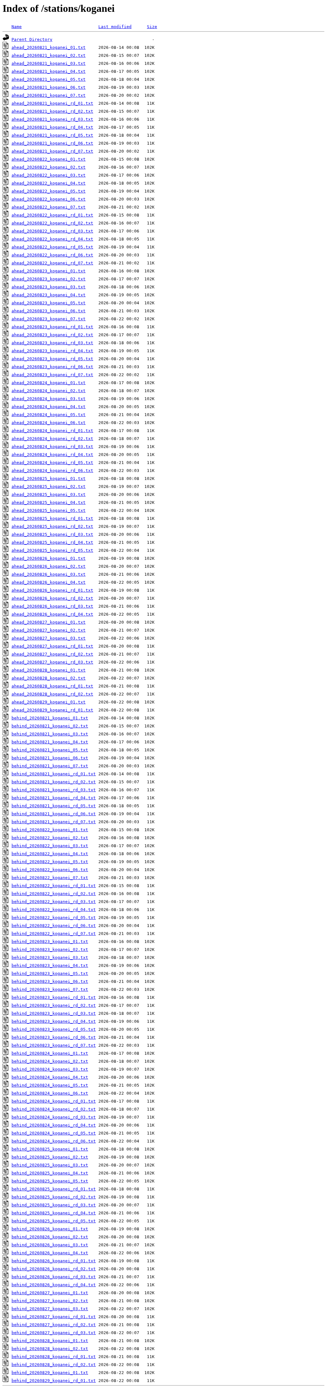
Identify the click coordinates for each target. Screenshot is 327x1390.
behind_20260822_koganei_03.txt (49, 845)
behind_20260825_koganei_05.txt (49, 1181)
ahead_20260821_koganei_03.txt (48, 63)
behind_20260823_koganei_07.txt (49, 989)
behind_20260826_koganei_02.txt (49, 1236)
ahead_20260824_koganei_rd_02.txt (52, 438)
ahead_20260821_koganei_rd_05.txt (52, 135)
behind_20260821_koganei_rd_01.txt (53, 773)
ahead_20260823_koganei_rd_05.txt (52, 358)
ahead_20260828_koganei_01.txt (48, 670)
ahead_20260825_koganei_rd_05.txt (52, 550)
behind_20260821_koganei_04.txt (49, 742)
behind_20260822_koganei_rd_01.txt (53, 885)
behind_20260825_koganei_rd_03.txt (53, 1205)
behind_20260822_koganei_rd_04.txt (53, 909)
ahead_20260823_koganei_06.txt (48, 310)
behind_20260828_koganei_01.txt (49, 1340)
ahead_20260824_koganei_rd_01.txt (52, 430)
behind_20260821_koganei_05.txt (49, 750)
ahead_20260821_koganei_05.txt (48, 79)
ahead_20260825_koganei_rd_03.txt (52, 534)
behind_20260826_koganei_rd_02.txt (53, 1268)
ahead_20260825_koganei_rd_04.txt (52, 542)
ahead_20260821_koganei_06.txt (48, 87)
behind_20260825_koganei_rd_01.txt (53, 1189)
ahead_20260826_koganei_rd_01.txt (52, 590)
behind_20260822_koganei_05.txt (49, 861)
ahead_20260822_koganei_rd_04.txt (52, 239)
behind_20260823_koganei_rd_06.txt (53, 1037)
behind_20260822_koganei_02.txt (49, 837)
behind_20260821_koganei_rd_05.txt (53, 805)
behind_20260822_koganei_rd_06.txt (53, 925)
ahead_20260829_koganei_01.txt (48, 702)
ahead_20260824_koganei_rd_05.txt (52, 462)
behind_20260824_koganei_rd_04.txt (53, 1125)
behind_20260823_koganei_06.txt (49, 981)
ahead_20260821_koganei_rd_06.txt (52, 143)
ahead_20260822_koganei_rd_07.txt (52, 263)
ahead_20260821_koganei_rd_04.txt (52, 127)
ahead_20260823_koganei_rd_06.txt (52, 366)
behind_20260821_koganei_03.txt (49, 734)
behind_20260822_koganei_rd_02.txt (53, 893)
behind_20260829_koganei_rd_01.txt (53, 1380)
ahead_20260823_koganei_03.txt (48, 287)
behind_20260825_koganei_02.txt (49, 1157)
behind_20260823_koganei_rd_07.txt (53, 1045)
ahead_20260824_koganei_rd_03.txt (52, 446)
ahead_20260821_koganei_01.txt (48, 47)
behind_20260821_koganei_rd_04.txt (53, 797)
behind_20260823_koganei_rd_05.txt (53, 1029)
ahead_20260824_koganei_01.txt (48, 382)
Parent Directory (31, 39)
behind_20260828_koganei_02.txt (49, 1348)
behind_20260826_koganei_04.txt (49, 1252)
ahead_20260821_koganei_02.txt (48, 55)
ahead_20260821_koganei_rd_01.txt (52, 103)
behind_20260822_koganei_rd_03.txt (53, 901)
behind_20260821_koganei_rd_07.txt (53, 821)
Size (152, 26)
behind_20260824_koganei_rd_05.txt (53, 1133)
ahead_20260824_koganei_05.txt (48, 414)
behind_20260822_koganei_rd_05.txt (53, 917)
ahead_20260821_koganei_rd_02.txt (52, 111)
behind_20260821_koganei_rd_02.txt (53, 781)
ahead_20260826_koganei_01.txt (48, 558)
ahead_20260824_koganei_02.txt (48, 390)
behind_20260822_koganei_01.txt (49, 829)
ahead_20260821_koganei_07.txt (48, 95)
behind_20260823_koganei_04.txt (49, 965)
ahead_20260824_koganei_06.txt (48, 422)
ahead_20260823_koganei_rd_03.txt (52, 342)
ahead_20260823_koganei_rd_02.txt (52, 334)
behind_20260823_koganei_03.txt (49, 957)
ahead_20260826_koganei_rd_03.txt (52, 606)
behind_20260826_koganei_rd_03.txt (53, 1276)
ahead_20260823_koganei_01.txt (48, 271)
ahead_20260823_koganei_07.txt (48, 318)
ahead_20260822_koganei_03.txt (48, 175)
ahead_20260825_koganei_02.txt (48, 486)
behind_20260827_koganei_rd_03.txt (53, 1332)
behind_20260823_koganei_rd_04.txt (53, 1021)
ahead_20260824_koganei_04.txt (48, 406)
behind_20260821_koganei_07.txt (49, 765)
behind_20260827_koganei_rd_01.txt (53, 1316)
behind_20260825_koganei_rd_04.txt (53, 1213)
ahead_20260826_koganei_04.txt (48, 582)
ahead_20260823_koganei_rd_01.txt (52, 326)
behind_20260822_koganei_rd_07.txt (53, 933)
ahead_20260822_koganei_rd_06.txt (52, 255)
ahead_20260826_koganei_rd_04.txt (52, 614)
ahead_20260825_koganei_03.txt (48, 494)
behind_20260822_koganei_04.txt (49, 853)
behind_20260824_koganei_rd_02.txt (53, 1109)
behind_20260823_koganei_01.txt (49, 941)
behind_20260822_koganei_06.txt (49, 869)
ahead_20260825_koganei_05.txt (48, 510)
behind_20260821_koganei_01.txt (49, 718)
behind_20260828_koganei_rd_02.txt (53, 1364)
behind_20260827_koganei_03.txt (49, 1308)
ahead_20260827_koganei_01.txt (48, 622)
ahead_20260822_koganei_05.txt (48, 191)
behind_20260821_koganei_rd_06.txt (53, 813)
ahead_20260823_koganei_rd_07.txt (52, 374)
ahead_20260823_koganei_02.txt (48, 279)
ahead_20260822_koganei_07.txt (48, 207)
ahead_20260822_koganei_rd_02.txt (52, 223)
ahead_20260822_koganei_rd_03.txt (52, 231)
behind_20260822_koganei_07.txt (49, 877)
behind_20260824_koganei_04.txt (49, 1077)
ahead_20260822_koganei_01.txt (48, 159)
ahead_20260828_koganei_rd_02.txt (52, 694)
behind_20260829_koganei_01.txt (49, 1372)
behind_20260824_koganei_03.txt (49, 1069)
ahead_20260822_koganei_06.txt (48, 199)
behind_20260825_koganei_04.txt (49, 1173)
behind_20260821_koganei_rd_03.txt (53, 789)
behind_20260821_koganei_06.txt (49, 758)
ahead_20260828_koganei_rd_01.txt (52, 686)
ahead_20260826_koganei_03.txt (48, 574)
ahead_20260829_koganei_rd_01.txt (52, 710)
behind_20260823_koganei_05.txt (49, 973)
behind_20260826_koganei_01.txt (49, 1229)
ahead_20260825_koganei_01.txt (48, 478)
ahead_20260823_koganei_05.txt (48, 302)
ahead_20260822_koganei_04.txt (48, 183)
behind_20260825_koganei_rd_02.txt (53, 1197)
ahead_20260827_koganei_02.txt (48, 630)
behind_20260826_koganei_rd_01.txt (53, 1260)
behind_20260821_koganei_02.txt (49, 726)
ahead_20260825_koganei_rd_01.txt (52, 518)
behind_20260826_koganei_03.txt (49, 1244)
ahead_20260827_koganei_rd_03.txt (52, 662)
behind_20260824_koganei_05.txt (49, 1085)
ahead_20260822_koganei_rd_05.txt (52, 247)
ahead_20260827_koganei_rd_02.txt (52, 654)
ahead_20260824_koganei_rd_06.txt (52, 470)
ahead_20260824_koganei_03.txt (48, 398)
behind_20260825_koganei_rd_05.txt (53, 1221)
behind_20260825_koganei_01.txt (49, 1149)
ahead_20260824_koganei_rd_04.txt (52, 454)
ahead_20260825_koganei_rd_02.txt (52, 526)
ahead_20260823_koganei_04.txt (48, 294)
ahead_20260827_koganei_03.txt (48, 638)
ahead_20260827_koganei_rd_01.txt (52, 646)
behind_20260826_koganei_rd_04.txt (53, 1284)
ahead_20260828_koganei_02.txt (48, 678)
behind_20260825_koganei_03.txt (49, 1165)
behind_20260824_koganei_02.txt (49, 1061)
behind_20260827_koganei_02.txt (49, 1300)
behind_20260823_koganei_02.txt (49, 949)
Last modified (115, 26)
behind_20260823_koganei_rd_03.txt (53, 1013)
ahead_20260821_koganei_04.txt (48, 71)
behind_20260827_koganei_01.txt (49, 1292)
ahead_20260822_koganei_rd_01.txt (52, 215)
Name (16, 26)
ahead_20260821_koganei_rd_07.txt (52, 151)
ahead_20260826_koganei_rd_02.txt (52, 598)
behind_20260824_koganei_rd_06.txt (53, 1141)
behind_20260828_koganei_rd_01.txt (53, 1356)
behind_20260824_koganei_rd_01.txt (53, 1101)
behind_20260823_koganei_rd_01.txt (53, 997)
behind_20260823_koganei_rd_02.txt (53, 1005)
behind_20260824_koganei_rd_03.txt (53, 1117)
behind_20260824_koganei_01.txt (49, 1053)
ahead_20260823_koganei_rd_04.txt (52, 350)
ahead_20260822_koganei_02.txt (48, 167)
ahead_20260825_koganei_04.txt (48, 502)
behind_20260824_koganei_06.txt (49, 1093)
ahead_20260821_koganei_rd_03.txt (52, 119)
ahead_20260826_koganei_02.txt (48, 566)
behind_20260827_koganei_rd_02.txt (53, 1324)
